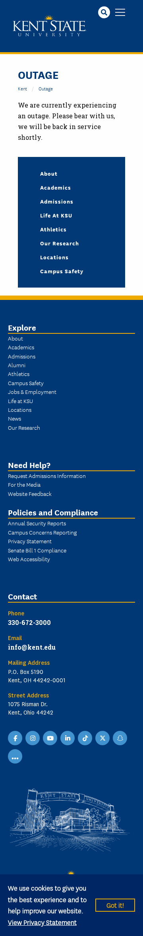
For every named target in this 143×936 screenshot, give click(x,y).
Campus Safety (61, 270)
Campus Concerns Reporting (42, 532)
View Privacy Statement (42, 922)
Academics (55, 187)
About (49, 173)
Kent (22, 88)
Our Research (59, 243)
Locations (54, 256)
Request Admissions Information (47, 475)
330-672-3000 (29, 622)
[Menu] (120, 13)
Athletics (53, 229)
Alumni (16, 364)
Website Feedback (30, 493)
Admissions (56, 201)
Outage (46, 88)
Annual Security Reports (37, 523)
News (14, 418)
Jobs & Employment (32, 391)
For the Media (24, 484)
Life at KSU (56, 215)
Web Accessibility (29, 558)
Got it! (115, 905)
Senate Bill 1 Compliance (37, 550)
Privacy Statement (30, 541)
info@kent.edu (32, 647)
